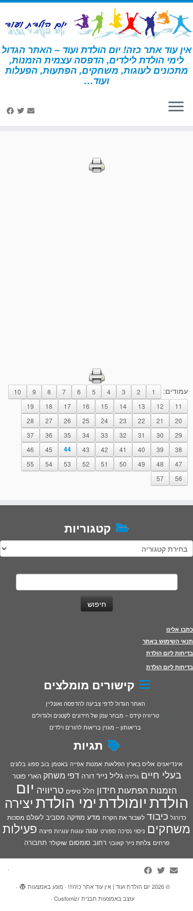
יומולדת (123, 801)
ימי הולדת (66, 801)
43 (86, 449)
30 (160, 434)
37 (30, 434)
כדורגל (178, 817)
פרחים (161, 842)
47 (178, 463)
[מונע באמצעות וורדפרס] (22, 884)
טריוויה (50, 789)
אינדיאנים (170, 763)
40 (141, 449)
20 (178, 420)
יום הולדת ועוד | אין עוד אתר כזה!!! (109, 886)
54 (48, 463)
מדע (93, 816)
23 (123, 420)
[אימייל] (32, 110)
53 (67, 463)
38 (178, 449)
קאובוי (116, 842)
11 (178, 406)
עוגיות (61, 830)
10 (17, 391)
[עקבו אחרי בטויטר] (22, 110)
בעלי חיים (161, 774)
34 (86, 434)
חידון (106, 789)
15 (104, 406)
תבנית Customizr (75, 898)
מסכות (15, 817)
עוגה (91, 830)
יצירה (19, 802)
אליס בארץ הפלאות (129, 763)
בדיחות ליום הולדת (169, 653)
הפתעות (133, 789)
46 (30, 449)
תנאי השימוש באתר (168, 641)
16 (86, 406)
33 (104, 434)
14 (123, 406)
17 (67, 406)
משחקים (168, 828)
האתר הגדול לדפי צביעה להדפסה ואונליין (95, 703)
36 (48, 434)
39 (160, 449)
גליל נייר (109, 775)
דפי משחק (61, 775)
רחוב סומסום (88, 842)
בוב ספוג (38, 763)
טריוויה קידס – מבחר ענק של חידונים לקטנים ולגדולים (95, 715)
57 (160, 478)
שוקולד (58, 842)
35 (67, 434)
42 (104, 449)
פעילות (20, 828)
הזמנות (163, 790)
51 (104, 463)
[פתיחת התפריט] (176, 107)
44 (67, 449)
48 (160, 463)
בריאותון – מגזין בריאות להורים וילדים (95, 727)
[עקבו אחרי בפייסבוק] (12, 110)
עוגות (77, 830)
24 (104, 420)
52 (86, 463)
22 (141, 420)
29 (178, 434)
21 (160, 420)
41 (123, 449)
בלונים (18, 763)
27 (48, 420)
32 (123, 434)
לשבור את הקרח (123, 817)
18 (48, 406)
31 (141, 434)
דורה (87, 776)
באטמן (59, 763)
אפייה (77, 763)
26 (67, 420)
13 (141, 406)
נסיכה (125, 830)
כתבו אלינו (179, 629)
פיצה (45, 830)
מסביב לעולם (45, 817)
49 (141, 463)
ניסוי (139, 830)
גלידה (132, 776)
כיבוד (157, 815)
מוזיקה (76, 817)
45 (48, 449)
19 (30, 406)
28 (30, 420)
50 (123, 463)
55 (30, 463)
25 (86, 420)
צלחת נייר (138, 842)
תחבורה (35, 842)
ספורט (108, 830)
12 (160, 406)
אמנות (94, 763)
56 (178, 478)
